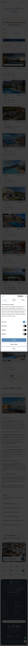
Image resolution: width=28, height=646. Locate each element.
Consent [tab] (5, 299)
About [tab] (23, 299)
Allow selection (14, 344)
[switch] (25, 326)
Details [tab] (14, 299)
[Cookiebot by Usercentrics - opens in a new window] (17, 296)
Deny (14, 348)
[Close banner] (26, 296)
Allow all (14, 340)
